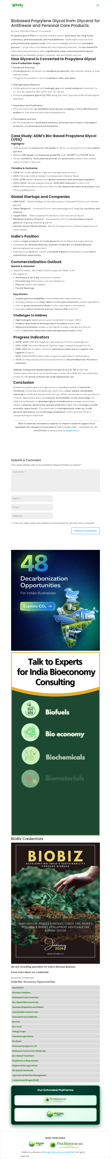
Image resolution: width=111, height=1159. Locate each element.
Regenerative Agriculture (24, 1065)
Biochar (16, 1021)
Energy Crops (19, 1031)
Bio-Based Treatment (23, 1055)
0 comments (45, 31)
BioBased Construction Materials (29, 1051)
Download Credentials (22, 977)
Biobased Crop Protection (25, 997)
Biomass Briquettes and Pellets (27, 1007)
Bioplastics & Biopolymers (25, 1060)
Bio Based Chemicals (22, 1070)
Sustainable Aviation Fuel (25, 1012)
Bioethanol (17, 987)
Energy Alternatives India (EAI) (59, 1152)
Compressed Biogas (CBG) (25, 1080)
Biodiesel (17, 1041)
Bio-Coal (16, 1026)
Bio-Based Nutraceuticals (25, 1002)
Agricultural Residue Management (29, 1075)
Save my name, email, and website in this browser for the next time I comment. (54, 523)
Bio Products (32, 31)
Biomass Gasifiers (21, 992)
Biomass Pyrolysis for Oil (24, 1046)
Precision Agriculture (22, 1036)
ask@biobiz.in (73, 430)
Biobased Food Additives (24, 1017)
